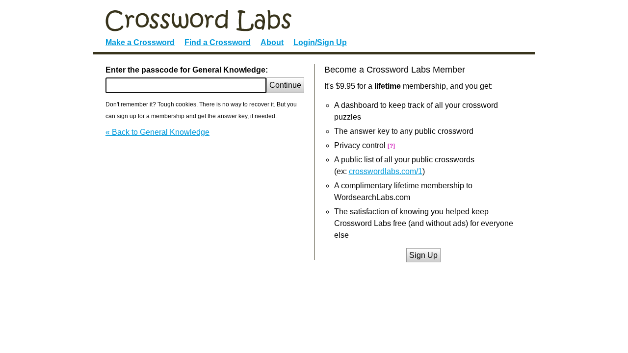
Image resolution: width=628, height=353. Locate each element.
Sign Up (423, 255)
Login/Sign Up (320, 42)
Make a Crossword (140, 42)
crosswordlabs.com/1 (385, 171)
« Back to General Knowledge (157, 132)
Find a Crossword (217, 42)
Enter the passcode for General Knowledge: (186, 70)
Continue (285, 85)
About (272, 42)
